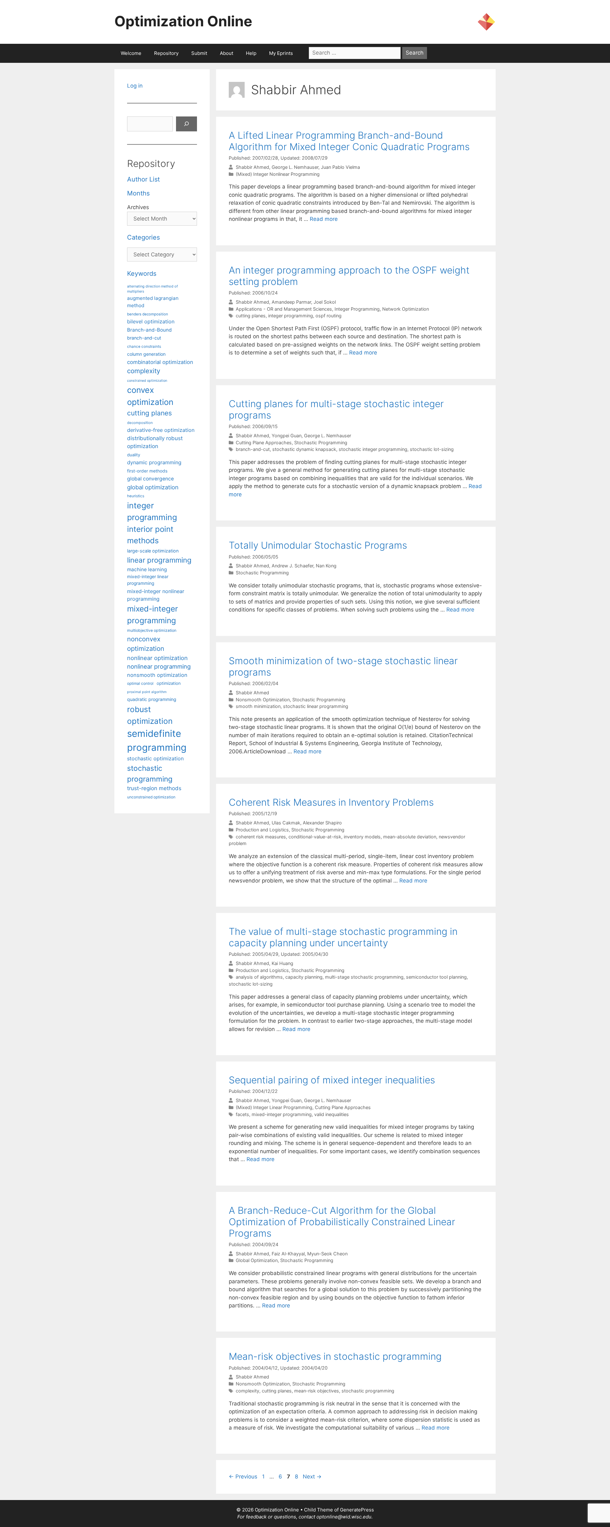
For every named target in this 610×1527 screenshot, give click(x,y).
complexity (247, 1390)
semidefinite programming (156, 740)
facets (242, 1114)
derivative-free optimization (160, 430)
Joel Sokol (325, 302)
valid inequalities (331, 1114)
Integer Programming (357, 309)
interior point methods (150, 535)
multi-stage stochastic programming (364, 977)
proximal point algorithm (146, 692)
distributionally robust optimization (155, 442)
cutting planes (251, 315)
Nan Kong (326, 565)
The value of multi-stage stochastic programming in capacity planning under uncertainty (343, 937)
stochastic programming (368, 1390)
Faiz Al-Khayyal (288, 1253)
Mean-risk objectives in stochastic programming (335, 1356)
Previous (243, 1476)
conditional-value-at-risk (314, 836)
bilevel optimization (150, 321)
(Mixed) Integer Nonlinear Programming (278, 174)
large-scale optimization (153, 550)
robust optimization (150, 715)
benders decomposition (147, 314)
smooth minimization (258, 706)
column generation (146, 354)
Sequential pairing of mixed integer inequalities (332, 1080)
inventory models (362, 836)
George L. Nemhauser (295, 167)
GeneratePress (357, 1510)
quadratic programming (151, 699)
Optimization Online (183, 21)
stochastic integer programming (373, 449)
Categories (143, 237)
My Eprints (281, 53)
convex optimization (150, 396)
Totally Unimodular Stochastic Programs (318, 545)
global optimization (153, 487)
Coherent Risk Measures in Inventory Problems (331, 802)
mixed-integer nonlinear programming (155, 595)
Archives (138, 207)
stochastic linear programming (315, 706)
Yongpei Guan (287, 435)
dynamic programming (154, 462)
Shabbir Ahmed (252, 167)
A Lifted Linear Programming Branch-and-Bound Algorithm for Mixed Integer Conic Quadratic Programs (349, 140)
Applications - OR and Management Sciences (284, 309)
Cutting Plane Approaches (264, 442)
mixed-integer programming (282, 1114)
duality (133, 454)
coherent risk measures (261, 836)
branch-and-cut (253, 449)
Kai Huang (282, 963)
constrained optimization (147, 381)
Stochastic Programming (320, 442)
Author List (143, 179)
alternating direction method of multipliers (152, 289)
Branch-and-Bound (149, 330)
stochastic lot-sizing (432, 449)
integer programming (290, 315)
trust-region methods (154, 788)
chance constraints (144, 346)
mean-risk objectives (316, 1390)
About (226, 53)
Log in (135, 86)
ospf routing (328, 315)
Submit (199, 53)
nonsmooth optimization (157, 675)
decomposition (140, 422)
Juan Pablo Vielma (340, 167)
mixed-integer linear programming (147, 580)
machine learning (147, 569)
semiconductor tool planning (436, 977)
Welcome (131, 53)
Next (312, 1476)
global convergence (150, 479)
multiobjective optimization (151, 630)
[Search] (186, 124)
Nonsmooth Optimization (263, 699)
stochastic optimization (155, 758)
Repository (166, 53)
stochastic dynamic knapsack (304, 449)
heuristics (135, 496)
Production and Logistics (262, 829)
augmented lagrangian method (153, 301)
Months (138, 193)
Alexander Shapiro (322, 822)
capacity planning (303, 977)
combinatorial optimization (160, 362)
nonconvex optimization (145, 643)
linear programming (159, 560)
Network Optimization (405, 309)
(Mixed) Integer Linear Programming (274, 1107)
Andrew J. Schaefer (292, 565)
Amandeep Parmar (291, 302)
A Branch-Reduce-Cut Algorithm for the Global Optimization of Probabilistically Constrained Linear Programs (342, 1222)
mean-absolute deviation (409, 836)
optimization (169, 683)
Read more (324, 219)
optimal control (140, 683)
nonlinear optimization (157, 657)
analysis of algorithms (259, 977)
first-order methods (147, 470)
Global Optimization (257, 1260)
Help (251, 53)
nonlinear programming (159, 666)
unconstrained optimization (151, 797)
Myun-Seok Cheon (327, 1253)
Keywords (141, 273)
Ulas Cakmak (286, 822)
